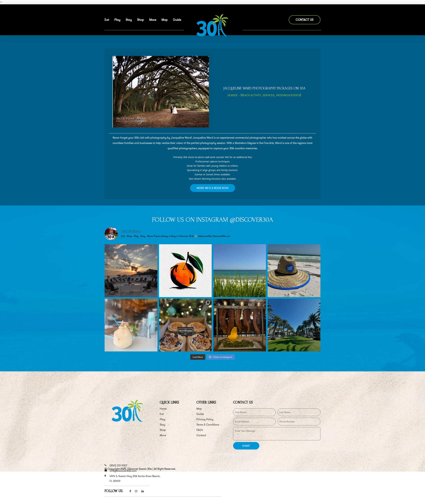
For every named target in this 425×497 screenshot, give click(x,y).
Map (199, 409)
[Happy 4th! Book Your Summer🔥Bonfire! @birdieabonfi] (131, 270)
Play (162, 419)
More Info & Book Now (212, 188)
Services (268, 95)
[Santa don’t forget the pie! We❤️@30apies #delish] (185, 325)
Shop (163, 430)
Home (163, 409)
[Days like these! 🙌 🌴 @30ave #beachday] (294, 325)
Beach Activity (251, 95)
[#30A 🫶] (239, 270)
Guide (200, 414)
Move (163, 435)
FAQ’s (199, 430)
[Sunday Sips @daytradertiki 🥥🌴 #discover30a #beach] (131, 325)
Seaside (233, 95)
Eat (162, 414)
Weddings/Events (288, 95)
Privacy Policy (204, 419)
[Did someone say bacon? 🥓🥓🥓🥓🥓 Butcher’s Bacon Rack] (239, 325)
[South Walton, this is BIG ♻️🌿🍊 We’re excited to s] (185, 270)
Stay (162, 425)
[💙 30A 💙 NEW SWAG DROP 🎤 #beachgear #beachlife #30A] (294, 270)
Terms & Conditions (207, 425)
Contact (201, 435)
